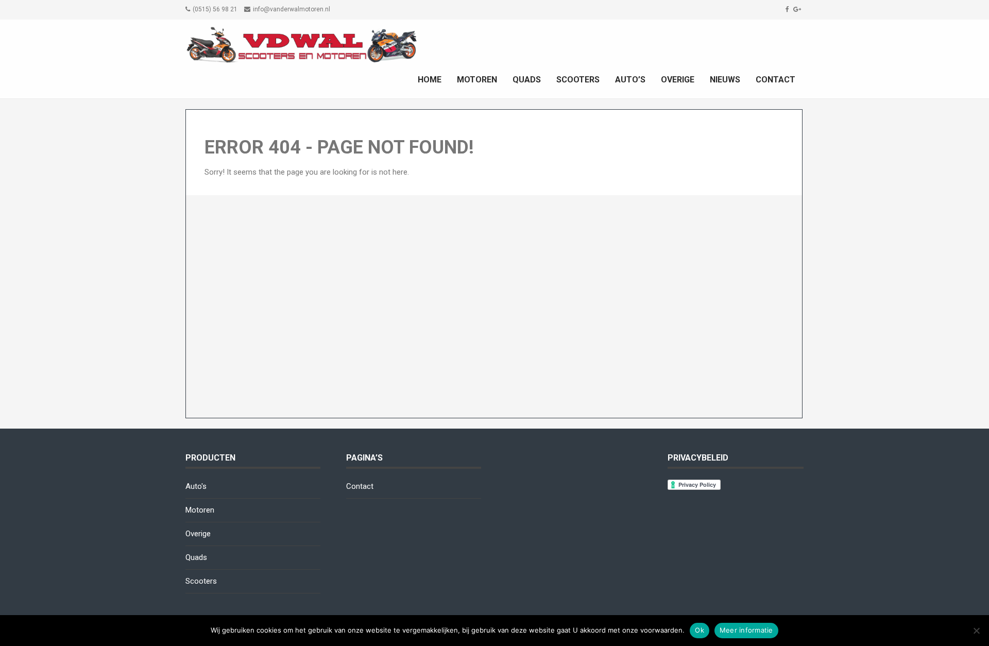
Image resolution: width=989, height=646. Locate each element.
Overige (677, 79)
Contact (775, 79)
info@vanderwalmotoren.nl (291, 9)
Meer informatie (746, 630)
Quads (527, 79)
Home (429, 79)
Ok (699, 630)
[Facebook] (789, 9)
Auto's (196, 486)
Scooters (578, 79)
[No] (976, 630)
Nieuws (725, 79)
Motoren (477, 79)
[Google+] (798, 9)
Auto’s (630, 79)
